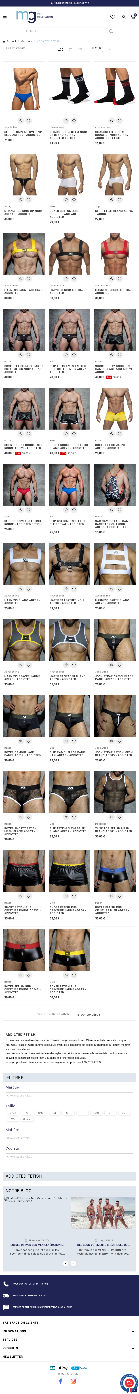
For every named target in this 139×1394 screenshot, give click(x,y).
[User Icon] (123, 17)
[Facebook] (60, 1381)
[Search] (111, 31)
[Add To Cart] (21, 120)
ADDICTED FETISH (24, 1176)
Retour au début (88, 1014)
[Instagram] (73, 1381)
